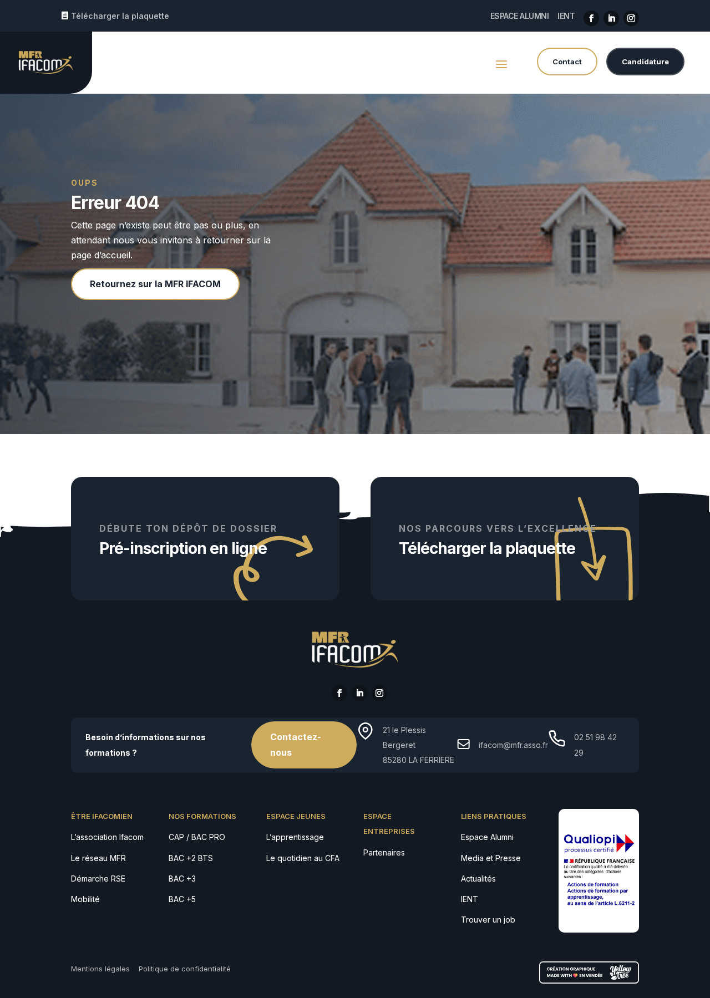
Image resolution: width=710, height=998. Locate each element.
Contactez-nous (295, 744)
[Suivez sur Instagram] (631, 18)
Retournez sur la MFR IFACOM (155, 283)
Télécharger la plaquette (120, 16)
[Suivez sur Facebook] (591, 18)
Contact (567, 61)
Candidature (645, 61)
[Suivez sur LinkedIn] (611, 18)
